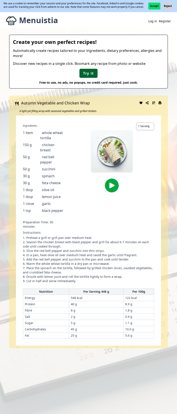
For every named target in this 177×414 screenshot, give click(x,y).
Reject (168, 6)
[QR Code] (154, 102)
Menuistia (38, 20)
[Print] (160, 102)
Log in (152, 21)
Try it (88, 73)
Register (165, 21)
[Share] (147, 102)
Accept (154, 6)
